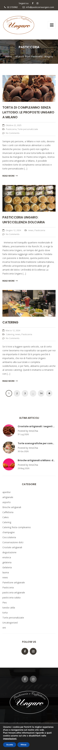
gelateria (6, 562)
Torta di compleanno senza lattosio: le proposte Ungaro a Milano (28, 112)
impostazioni (9, 738)
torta (5, 612)
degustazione (9, 552)
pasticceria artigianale (13, 592)
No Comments (12, 133)
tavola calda (8, 607)
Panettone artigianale (13, 582)
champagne (8, 532)
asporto (6, 502)
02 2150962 (12, 7)
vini (4, 627)
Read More (8, 175)
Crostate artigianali (12, 547)
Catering (10, 322)
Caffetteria (7, 512)
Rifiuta (23, 744)
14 (41, 393)
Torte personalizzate (28, 129)
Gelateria (7, 567)
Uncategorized (10, 622)
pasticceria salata (11, 597)
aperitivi (6, 492)
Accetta (9, 744)
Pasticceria (11, 129)
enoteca (6, 557)
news (31, 230)
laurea (5, 572)
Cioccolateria (9, 537)
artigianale (7, 497)
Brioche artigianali (11, 507)
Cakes (5, 517)
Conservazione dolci (12, 542)
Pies (4, 602)
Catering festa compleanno (16, 527)
